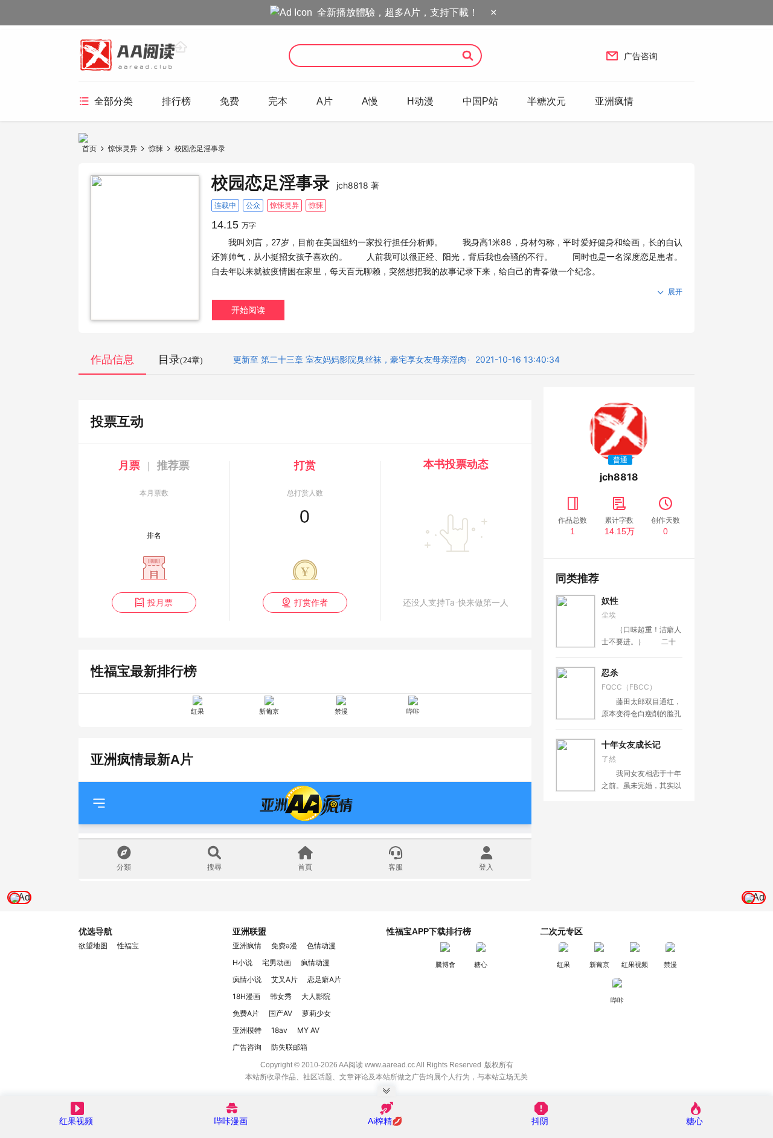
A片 (324, 101)
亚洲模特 (247, 1030)
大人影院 (315, 996)
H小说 (242, 962)
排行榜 (176, 101)
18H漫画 (246, 996)
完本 (277, 101)
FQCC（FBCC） (628, 686)
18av (279, 1030)
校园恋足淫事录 (200, 148)
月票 (129, 465)
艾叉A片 (284, 979)
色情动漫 (321, 945)
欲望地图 (93, 945)
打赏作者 (304, 602)
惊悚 (156, 148)
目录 (180, 360)
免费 (229, 101)
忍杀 (609, 672)
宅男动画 (276, 962)
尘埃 (608, 614)
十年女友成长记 (631, 744)
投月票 (154, 602)
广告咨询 (632, 55)
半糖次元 (546, 101)
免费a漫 (284, 945)
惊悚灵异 (122, 148)
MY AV (308, 1030)
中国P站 (480, 101)
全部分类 (106, 100)
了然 (608, 758)
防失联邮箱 (289, 1047)
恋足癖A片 (324, 979)
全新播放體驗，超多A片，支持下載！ (397, 12)
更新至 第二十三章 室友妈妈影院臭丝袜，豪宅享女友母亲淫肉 (349, 359)
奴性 (609, 601)
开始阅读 (248, 310)
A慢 (370, 101)
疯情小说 (247, 979)
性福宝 (128, 945)
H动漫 (420, 101)
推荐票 (173, 465)
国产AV (280, 1013)
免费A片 (246, 1013)
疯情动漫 (315, 962)
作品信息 (112, 360)
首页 (89, 148)
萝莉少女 (316, 1013)
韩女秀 (281, 996)
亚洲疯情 (614, 101)
